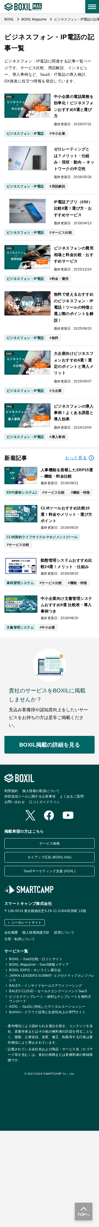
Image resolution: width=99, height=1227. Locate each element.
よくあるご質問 (72, 796)
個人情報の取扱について (41, 791)
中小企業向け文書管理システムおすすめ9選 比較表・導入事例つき (66, 605)
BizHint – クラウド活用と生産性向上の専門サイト (47, 1012)
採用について (64, 932)
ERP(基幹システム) (22, 492)
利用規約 (11, 791)
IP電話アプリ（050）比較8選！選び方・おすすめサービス (73, 208)
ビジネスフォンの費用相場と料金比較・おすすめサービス (74, 254)
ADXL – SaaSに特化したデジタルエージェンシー (47, 1006)
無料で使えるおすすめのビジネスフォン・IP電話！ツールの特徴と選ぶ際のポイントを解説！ (74, 307)
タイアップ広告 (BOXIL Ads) (50, 857)
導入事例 (58, 437)
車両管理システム (20, 583)
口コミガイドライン (44, 802)
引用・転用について (19, 939)
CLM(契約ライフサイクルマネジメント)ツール (42, 537)
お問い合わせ (14, 802)
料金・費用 (60, 279)
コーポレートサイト (26, 922)
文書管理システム (20, 627)
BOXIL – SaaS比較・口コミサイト (35, 959)
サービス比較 (62, 233)
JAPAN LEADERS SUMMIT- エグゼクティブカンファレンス (51, 977)
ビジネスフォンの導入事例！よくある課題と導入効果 (74, 412)
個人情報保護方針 (36, 932)
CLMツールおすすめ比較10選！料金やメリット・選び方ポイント (66, 514)
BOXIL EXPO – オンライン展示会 (35, 970)
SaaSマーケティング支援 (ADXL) (49, 871)
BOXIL (9, 19)
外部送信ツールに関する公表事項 (29, 796)
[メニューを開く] (92, 6)
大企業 (57, 391)
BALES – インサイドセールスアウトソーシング (45, 985)
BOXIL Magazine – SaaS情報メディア (39, 964)
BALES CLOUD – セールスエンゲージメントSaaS (48, 991)
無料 (55, 338)
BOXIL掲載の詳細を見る (49, 745)
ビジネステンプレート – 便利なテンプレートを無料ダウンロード (50, 998)
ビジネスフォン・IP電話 (25, 134)
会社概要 (11, 932)
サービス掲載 (49, 843)
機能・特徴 (81, 492)
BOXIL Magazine (34, 19)
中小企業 (58, 134)
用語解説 (58, 186)
